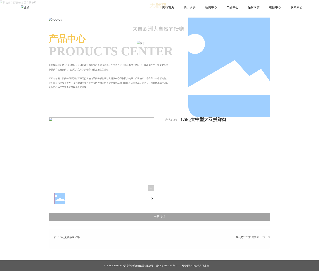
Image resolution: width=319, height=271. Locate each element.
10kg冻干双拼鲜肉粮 (247, 237)
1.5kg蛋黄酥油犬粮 (69, 237)
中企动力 (197, 265)
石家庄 (205, 265)
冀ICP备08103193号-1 (166, 265)
